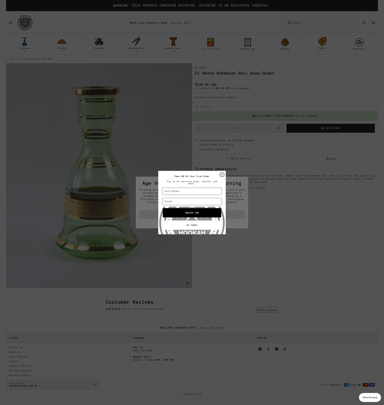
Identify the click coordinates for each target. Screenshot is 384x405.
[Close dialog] (222, 174)
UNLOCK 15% (192, 213)
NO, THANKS (192, 225)
